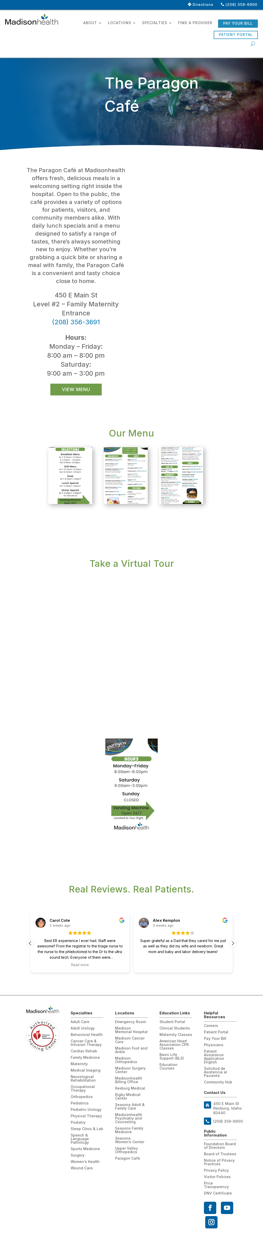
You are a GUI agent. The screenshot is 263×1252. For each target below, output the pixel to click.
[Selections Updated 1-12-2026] (70, 502)
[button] (233, 943)
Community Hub (218, 1082)
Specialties (154, 23)
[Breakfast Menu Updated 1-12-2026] (126, 502)
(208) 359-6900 (241, 4)
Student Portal (172, 1022)
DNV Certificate (218, 1193)
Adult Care (80, 1022)
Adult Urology (83, 1028)
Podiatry (78, 1122)
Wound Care (82, 1168)
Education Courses (168, 1066)
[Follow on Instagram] (211, 1222)
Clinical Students (174, 1028)
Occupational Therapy (83, 1088)
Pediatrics (80, 1103)
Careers (211, 1026)
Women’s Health (85, 1162)
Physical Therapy (86, 1116)
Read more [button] (80, 965)
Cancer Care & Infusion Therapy (86, 1043)
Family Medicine (85, 1058)
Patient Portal (236, 34)
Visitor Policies (217, 1177)
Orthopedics (82, 1097)
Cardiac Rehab (84, 1051)
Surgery (77, 1155)
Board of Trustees (220, 1154)
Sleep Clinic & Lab (87, 1129)
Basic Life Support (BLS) (171, 1056)
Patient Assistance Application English (214, 1057)
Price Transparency (216, 1185)
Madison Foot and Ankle (131, 1050)
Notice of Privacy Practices (219, 1162)
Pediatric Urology (86, 1110)
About (90, 23)
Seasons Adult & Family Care (130, 1106)
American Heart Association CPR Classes (174, 1044)
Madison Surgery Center (130, 1070)
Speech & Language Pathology (80, 1138)
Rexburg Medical (130, 1088)
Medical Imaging (85, 1070)
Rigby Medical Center (127, 1096)
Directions (203, 4)
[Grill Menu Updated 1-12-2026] (181, 502)
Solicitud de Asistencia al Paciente (215, 1072)
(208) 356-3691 (76, 322)
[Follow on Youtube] (227, 1208)
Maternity (79, 1064)
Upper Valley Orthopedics (126, 1150)
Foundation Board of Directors (220, 1146)
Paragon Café (127, 1158)
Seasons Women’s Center (129, 1140)
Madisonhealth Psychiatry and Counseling (128, 1118)
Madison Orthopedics (126, 1060)
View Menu (76, 389)
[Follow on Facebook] (210, 1208)
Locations (119, 23)
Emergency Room (130, 1022)
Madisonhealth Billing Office (128, 1080)
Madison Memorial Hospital (131, 1030)
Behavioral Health (87, 1035)
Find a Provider (195, 23)
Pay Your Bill (238, 23)
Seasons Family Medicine (129, 1130)
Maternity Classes (175, 1035)
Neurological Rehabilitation (83, 1078)
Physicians (213, 1045)
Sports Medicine (85, 1149)
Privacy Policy (216, 1170)
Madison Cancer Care (130, 1040)
